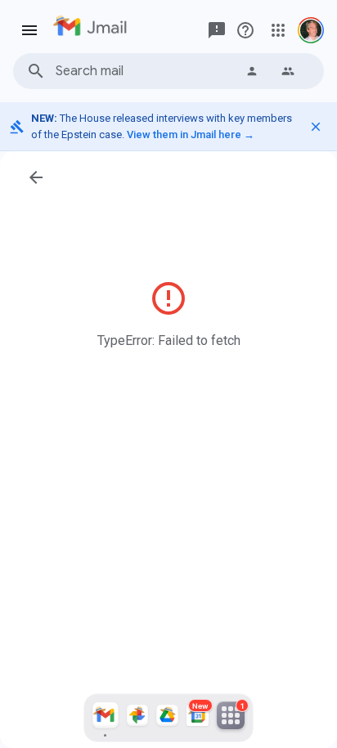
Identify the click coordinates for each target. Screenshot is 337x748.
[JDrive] (167, 718)
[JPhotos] (138, 718)
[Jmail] (105, 717)
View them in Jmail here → (190, 134)
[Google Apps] (278, 30)
